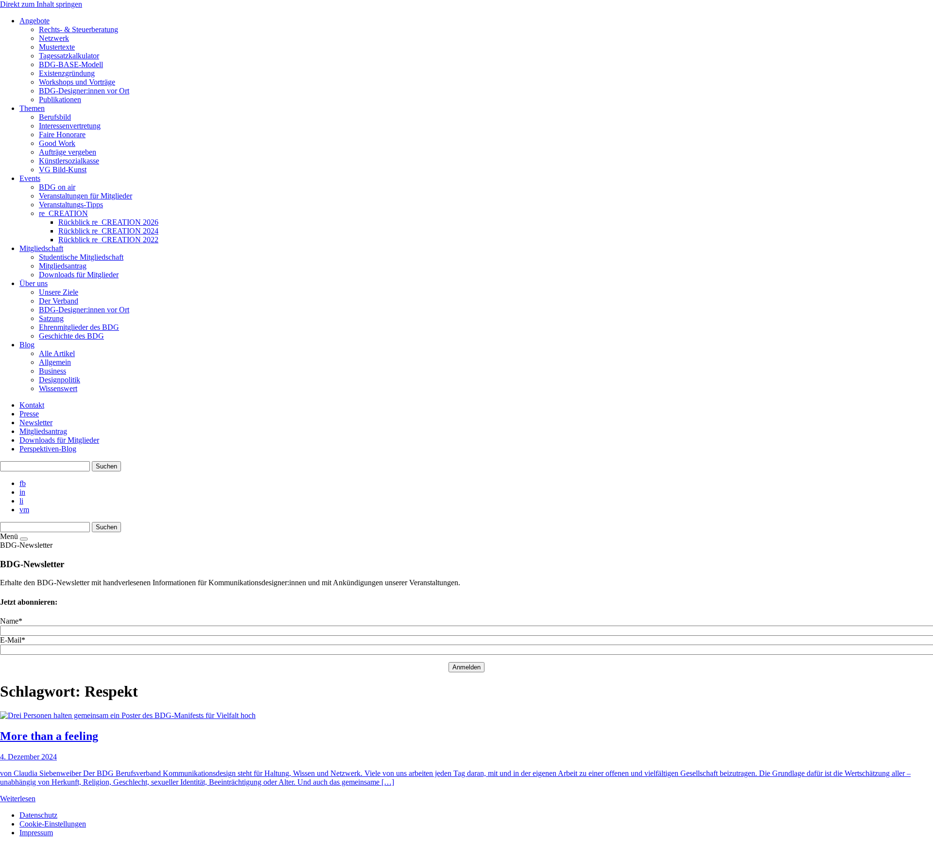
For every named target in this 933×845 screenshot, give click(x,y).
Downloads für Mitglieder (59, 440)
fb (22, 483)
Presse (29, 414)
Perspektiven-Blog (47, 449)
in (22, 492)
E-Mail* (12, 640)
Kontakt (31, 405)
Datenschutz (38, 815)
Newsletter (35, 422)
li (21, 501)
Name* (11, 621)
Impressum (36, 832)
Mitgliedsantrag (43, 431)
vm (24, 509)
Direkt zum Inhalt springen (41, 4)
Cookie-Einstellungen (52, 824)
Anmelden (466, 667)
